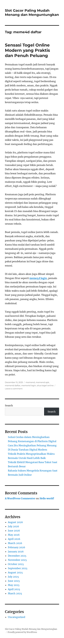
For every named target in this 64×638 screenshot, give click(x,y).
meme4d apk (42, 382)
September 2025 (17, 568)
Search (9, 405)
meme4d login (38, 278)
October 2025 (16, 564)
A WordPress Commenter (20, 498)
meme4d (30, 382)
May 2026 (14, 534)
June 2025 (14, 580)
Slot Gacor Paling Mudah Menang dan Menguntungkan (32, 12)
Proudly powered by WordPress (22, 632)
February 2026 (16, 547)
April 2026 (14, 538)
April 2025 (14, 589)
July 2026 (13, 526)
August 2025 (15, 572)
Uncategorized (16, 617)
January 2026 (16, 551)
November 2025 (17, 559)
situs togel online (45, 385)
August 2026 (15, 522)
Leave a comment (13, 388)
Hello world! (47, 498)
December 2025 (17, 555)
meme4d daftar (12, 385)
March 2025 (15, 593)
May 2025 (13, 585)
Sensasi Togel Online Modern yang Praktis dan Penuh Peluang (27, 50)
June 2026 (14, 530)
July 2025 (13, 576)
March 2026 (15, 543)
